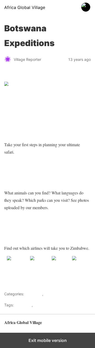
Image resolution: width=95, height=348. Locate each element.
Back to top (82, 325)
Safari (39, 305)
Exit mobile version (47, 340)
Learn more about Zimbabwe (30, 172)
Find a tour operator (22, 124)
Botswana (23, 305)
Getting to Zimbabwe (23, 228)
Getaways (33, 294)
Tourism (51, 294)
